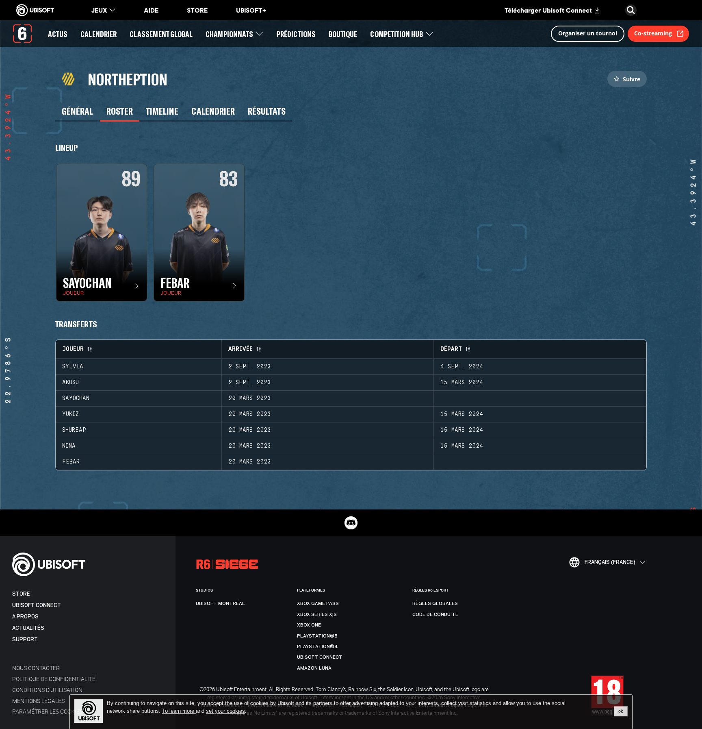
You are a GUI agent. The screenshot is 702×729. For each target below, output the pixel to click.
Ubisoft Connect (36, 605)
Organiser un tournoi (587, 33)
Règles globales (435, 603)
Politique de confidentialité (53, 679)
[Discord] (351, 523)
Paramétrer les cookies (47, 711)
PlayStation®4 (317, 646)
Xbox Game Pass (318, 603)
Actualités (28, 628)
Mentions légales (38, 701)
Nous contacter (36, 668)
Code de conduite (435, 614)
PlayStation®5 (317, 636)
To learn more (179, 711)
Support (25, 639)
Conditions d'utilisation (47, 690)
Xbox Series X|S (317, 614)
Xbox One (309, 625)
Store (21, 594)
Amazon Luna (314, 668)
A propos (25, 617)
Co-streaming (653, 33)
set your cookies (225, 711)
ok (620, 711)
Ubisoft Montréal (220, 603)
